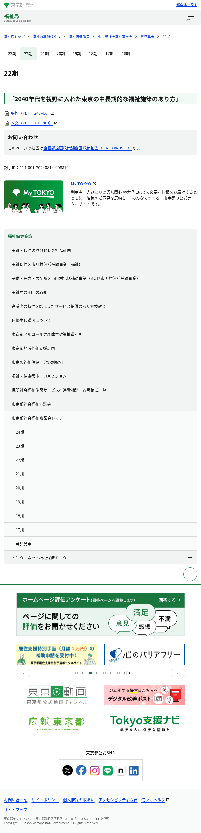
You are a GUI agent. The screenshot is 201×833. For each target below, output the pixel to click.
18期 (93, 53)
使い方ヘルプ (153, 800)
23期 (12, 53)
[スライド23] (123, 673)
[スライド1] (72, 673)
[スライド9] (90, 673)
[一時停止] (128, 673)
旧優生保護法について (31, 320)
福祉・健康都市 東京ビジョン (39, 376)
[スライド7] (86, 673)
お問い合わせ (15, 800)
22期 (28, 53)
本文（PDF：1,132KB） (32, 123)
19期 (77, 53)
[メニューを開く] (191, 18)
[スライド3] (76, 673)
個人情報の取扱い (79, 800)
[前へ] (23, 673)
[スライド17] (109, 673)
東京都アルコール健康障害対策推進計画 (47, 334)
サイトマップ (15, 809)
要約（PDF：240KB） (30, 113)
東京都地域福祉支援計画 (33, 348)
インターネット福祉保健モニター (41, 557)
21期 (44, 53)
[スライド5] (81, 673)
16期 (126, 53)
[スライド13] (100, 673)
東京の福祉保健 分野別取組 (37, 362)
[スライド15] (104, 673)
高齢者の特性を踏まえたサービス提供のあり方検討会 (59, 306)
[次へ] (178, 673)
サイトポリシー (45, 800)
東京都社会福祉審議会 (31, 404)
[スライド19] (114, 673)
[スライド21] (118, 673)
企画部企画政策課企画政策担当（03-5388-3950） (87, 148)
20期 (61, 53)
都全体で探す (186, 4)
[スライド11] (95, 673)
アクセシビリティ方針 (118, 800)
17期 (109, 53)
